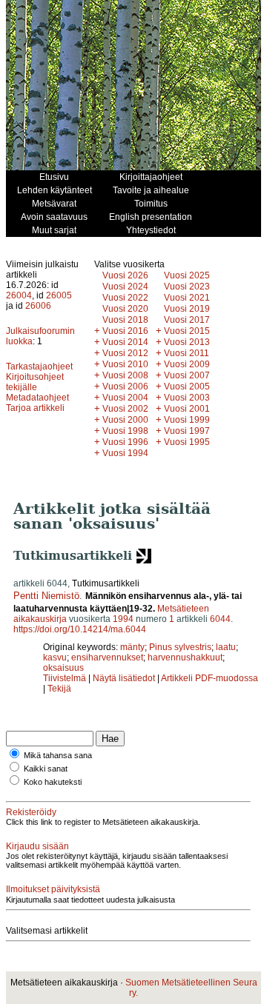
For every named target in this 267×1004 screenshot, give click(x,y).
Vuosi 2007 (187, 375)
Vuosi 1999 (187, 420)
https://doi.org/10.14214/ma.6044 (79, 629)
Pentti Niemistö (46, 595)
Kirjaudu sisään (37, 846)
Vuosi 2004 (125, 397)
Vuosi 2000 (125, 420)
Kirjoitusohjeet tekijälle (35, 382)
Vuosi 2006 (125, 386)
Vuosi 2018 (125, 320)
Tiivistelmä (64, 678)
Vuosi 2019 (187, 309)
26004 (19, 295)
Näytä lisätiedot (125, 678)
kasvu (55, 657)
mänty (132, 647)
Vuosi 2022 (125, 297)
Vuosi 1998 (125, 431)
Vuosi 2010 (125, 364)
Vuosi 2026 (125, 275)
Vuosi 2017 (187, 320)
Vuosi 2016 (125, 331)
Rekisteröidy (31, 812)
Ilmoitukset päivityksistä (53, 889)
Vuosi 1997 (187, 431)
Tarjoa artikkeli (35, 408)
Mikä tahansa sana (58, 755)
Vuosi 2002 (125, 409)
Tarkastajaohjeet (39, 366)
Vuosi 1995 (187, 442)
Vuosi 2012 (125, 353)
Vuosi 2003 (187, 397)
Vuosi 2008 (125, 375)
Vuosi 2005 (187, 386)
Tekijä (59, 688)
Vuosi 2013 (187, 342)
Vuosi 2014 (125, 342)
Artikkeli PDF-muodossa (209, 678)
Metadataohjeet (37, 397)
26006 (38, 306)
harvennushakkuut (185, 657)
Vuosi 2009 (187, 364)
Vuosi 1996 (125, 442)
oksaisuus (63, 668)
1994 (123, 619)
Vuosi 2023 (187, 286)
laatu (226, 647)
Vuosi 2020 (125, 309)
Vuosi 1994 (125, 453)
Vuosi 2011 (186, 353)
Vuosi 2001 (187, 409)
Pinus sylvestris (180, 647)
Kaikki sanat (45, 768)
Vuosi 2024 (125, 286)
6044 (220, 619)
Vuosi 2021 (187, 297)
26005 (59, 295)
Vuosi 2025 (187, 275)
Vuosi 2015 (187, 331)
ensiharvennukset (107, 657)
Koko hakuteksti (53, 781)
